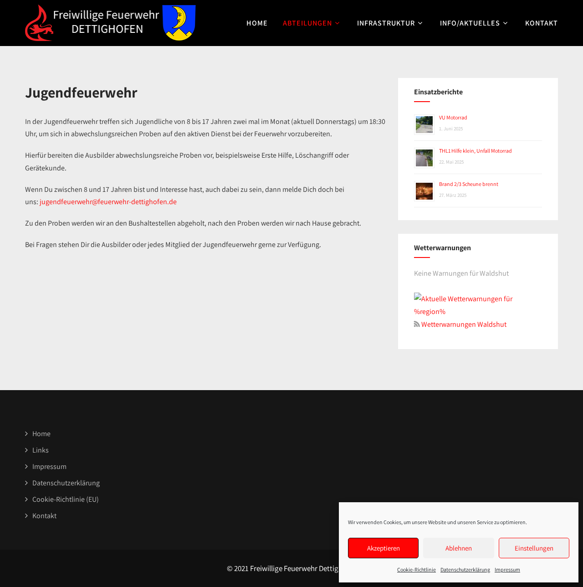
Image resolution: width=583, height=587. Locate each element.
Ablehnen (458, 548)
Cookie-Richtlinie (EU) (65, 499)
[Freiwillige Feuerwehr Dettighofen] (110, 23)
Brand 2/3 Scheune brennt (468, 183)
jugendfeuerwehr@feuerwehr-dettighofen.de (108, 201)
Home (257, 23)
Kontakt (541, 23)
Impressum (507, 569)
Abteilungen (307, 23)
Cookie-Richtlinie (416, 569)
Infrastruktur (386, 23)
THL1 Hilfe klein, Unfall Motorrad (475, 150)
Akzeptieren (383, 548)
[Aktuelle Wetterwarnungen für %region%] (478, 311)
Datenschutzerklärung (465, 569)
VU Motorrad (453, 117)
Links (40, 450)
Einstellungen (534, 548)
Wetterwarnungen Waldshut (463, 324)
